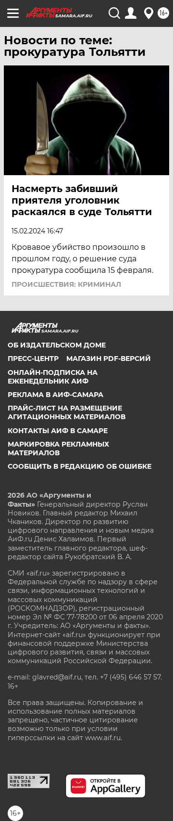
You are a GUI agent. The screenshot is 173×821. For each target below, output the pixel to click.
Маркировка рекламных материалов (58, 448)
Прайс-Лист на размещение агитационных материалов (66, 412)
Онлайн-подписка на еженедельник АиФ (53, 376)
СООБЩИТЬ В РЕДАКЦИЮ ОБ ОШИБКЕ (79, 466)
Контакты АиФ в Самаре (58, 430)
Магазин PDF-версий (108, 358)
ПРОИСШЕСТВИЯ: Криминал (66, 284)
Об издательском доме (57, 345)
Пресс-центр (33, 358)
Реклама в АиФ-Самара (55, 394)
